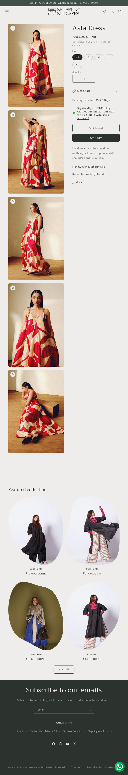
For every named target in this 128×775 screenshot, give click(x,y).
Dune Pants (36, 569)
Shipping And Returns (100, 731)
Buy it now (96, 137)
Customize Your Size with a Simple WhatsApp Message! (95, 114)
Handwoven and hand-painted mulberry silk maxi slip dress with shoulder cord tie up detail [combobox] (93, 153)
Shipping (92, 42)
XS (77, 57)
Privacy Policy (52, 731)
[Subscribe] (90, 710)
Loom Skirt (36, 654)
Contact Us (36, 731)
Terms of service (94, 767)
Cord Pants (92, 569)
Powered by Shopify (43, 767)
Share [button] (79, 182)
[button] (7, 11)
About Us (21, 731)
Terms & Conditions (74, 731)
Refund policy (61, 767)
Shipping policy (112, 767)
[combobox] (96, 153)
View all (64, 669)
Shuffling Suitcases (24, 767)
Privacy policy (77, 767)
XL (77, 64)
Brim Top (92, 654)
